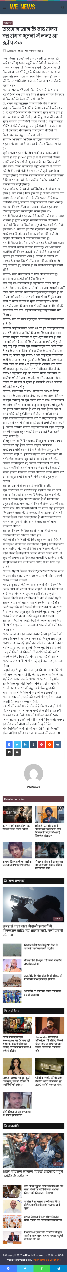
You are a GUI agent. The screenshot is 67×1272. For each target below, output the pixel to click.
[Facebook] (9, 744)
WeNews (11, 50)
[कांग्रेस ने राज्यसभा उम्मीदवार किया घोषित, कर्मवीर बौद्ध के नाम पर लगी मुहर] (12, 1206)
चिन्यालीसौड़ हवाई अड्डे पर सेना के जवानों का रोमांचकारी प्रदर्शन (41, 946)
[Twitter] (17, 744)
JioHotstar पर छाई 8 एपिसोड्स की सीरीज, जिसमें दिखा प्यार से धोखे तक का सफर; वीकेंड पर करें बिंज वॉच (49, 1044)
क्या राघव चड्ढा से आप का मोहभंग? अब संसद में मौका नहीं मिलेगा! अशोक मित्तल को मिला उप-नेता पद (43, 1189)
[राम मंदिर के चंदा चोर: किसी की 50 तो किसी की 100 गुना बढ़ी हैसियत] (12, 980)
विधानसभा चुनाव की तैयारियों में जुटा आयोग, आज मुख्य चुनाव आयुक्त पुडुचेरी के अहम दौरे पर (43, 1236)
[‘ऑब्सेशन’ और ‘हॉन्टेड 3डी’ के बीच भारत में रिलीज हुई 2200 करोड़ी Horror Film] (49, 1066)
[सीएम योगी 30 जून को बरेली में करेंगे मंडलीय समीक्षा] (12, 965)
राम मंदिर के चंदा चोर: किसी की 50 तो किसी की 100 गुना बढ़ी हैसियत (43, 977)
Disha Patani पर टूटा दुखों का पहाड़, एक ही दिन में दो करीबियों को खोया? (16, 1081)
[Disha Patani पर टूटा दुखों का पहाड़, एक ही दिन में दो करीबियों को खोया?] (17, 1066)
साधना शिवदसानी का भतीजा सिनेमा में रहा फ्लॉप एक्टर (17, 863)
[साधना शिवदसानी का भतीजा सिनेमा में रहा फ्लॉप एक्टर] (17, 850)
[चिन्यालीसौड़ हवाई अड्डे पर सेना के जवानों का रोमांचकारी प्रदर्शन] (12, 950)
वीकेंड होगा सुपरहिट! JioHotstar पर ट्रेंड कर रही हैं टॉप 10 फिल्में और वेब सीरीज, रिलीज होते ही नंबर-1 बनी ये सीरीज (17, 1044)
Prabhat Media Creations (47, 1259)
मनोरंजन (8, 23)
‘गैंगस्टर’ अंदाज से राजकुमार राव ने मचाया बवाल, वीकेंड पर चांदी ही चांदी (49, 865)
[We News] (22, 7)
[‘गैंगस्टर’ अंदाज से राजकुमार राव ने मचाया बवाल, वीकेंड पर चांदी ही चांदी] (49, 850)
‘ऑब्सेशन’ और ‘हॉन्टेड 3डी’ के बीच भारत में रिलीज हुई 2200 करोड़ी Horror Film (48, 1081)
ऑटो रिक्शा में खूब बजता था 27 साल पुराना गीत (17, 1113)
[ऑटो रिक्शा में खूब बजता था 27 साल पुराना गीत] (17, 1100)
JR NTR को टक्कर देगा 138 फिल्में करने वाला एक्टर (16, 827)
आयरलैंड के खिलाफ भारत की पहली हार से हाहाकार (42, 993)
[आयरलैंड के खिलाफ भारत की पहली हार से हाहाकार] (12, 996)
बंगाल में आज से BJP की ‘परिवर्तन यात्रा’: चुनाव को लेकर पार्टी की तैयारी (43, 1218)
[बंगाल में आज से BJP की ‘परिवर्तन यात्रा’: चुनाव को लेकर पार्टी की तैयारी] (12, 1221)
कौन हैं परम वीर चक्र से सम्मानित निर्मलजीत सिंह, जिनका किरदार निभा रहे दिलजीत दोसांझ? (48, 831)
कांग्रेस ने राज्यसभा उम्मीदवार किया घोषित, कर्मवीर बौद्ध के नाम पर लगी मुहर (42, 1205)
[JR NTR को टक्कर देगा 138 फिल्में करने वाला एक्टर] (17, 814)
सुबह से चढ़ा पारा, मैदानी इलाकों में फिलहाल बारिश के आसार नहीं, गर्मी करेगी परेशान (33, 930)
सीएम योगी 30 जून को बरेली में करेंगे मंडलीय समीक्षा (43, 962)
